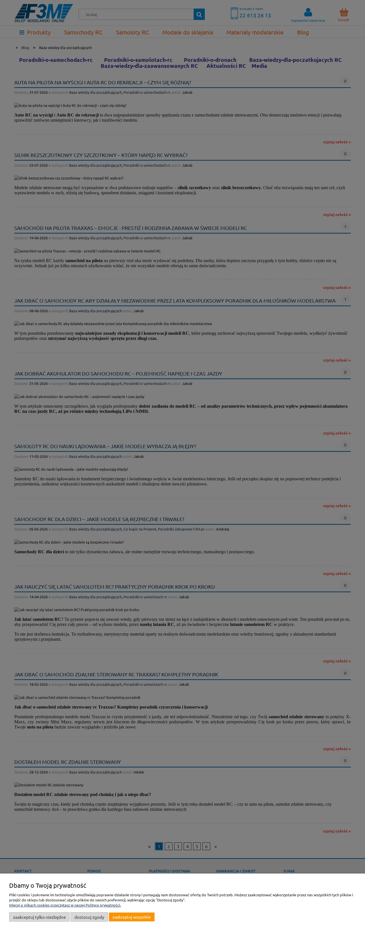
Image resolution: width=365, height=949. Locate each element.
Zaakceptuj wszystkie (132, 916)
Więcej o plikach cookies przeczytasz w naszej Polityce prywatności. (65, 905)
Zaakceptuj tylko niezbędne (39, 917)
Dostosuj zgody (89, 917)
